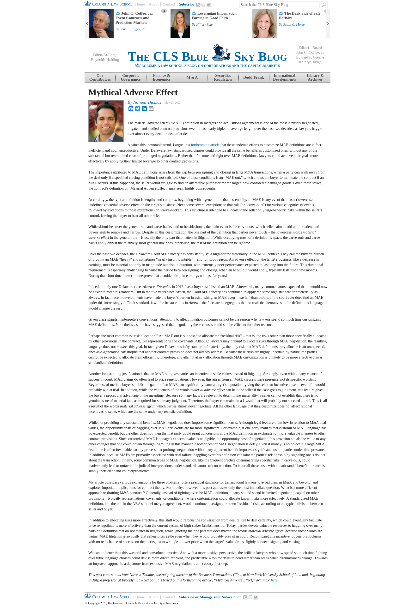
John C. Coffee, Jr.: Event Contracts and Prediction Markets (134, 17)
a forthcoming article (204, 145)
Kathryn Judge (310, 62)
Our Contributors (100, 77)
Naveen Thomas (147, 102)
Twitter (208, 4)
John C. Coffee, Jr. (132, 29)
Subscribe (186, 4)
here (274, 580)
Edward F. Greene (310, 57)
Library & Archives (315, 77)
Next (328, 23)
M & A (192, 77)
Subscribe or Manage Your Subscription (210, 597)
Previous (87, 23)
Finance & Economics (161, 77)
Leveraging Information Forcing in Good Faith (214, 15)
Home (140, 4)
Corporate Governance (130, 77)
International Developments (284, 77)
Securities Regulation (223, 77)
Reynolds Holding (105, 60)
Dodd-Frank (253, 77)
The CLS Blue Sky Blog (207, 56)
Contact (169, 4)
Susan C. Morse (294, 24)
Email (203, 4)
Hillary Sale (204, 24)
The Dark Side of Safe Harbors (299, 15)
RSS (198, 4)
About (154, 4)
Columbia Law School (111, 4)
